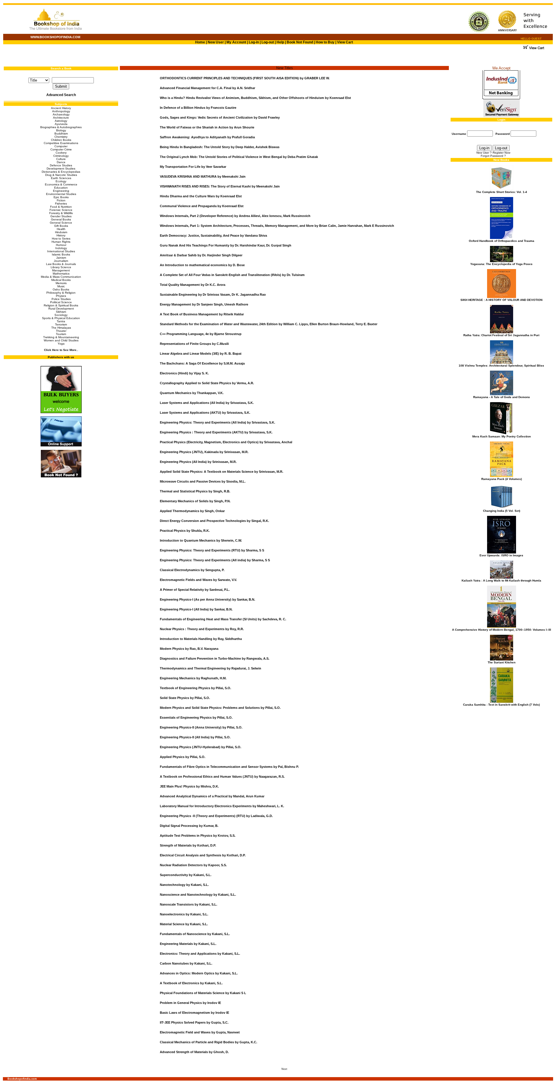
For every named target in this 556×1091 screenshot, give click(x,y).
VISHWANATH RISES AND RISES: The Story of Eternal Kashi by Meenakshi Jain (220, 186)
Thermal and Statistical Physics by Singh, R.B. (195, 491)
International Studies (61, 251)
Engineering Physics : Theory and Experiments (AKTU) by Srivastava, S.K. (216, 432)
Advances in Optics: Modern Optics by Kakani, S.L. (199, 973)
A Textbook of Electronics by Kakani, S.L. (191, 983)
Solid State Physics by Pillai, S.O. (185, 698)
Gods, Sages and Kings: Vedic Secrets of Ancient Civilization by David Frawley (220, 117)
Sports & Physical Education (61, 318)
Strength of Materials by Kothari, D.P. (188, 845)
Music (61, 286)
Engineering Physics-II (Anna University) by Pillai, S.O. (201, 727)
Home (200, 42)
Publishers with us (61, 357)
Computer (60, 146)
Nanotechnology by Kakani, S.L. (184, 884)
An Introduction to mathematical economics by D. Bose (202, 265)
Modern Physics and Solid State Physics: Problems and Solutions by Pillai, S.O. (220, 707)
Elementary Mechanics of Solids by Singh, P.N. (195, 501)
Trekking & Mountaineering (61, 337)
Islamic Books (61, 254)
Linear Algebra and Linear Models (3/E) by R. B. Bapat (201, 353)
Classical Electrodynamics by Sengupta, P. (192, 570)
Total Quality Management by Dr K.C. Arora (192, 284)
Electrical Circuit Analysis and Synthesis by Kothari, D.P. (203, 855)
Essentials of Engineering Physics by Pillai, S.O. (196, 717)
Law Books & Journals (61, 264)
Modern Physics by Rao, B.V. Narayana (189, 648)
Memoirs (61, 283)
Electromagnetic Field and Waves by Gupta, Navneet (200, 1032)
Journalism (61, 260)
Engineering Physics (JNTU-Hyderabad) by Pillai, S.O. (200, 747)
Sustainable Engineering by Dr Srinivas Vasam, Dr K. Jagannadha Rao (213, 294)
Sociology (60, 315)
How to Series (61, 238)
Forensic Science (61, 209)
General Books (61, 219)
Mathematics (61, 273)
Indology (61, 248)
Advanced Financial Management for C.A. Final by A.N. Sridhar (207, 88)
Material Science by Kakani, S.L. (184, 924)
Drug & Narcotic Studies (61, 174)
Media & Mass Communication (61, 276)
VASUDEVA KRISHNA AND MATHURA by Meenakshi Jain (203, 176)
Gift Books (61, 225)
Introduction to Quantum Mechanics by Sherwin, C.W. (201, 540)
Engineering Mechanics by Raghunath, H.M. (193, 678)
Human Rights (61, 241)
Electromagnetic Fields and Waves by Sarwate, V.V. (198, 580)
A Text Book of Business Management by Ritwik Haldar (202, 314)
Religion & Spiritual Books (61, 305)
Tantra (61, 321)
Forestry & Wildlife (61, 213)
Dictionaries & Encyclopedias (61, 171)
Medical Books (61, 280)
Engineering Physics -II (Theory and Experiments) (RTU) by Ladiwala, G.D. (216, 816)
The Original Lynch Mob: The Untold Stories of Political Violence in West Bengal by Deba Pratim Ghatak (239, 157)
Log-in (254, 42)
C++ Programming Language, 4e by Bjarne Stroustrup (201, 334)
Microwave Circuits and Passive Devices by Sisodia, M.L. (203, 481)
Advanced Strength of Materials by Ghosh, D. (194, 1052)
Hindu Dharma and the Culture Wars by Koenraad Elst (201, 196)
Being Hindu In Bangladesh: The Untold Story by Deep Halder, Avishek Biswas (219, 147)
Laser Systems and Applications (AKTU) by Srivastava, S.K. (205, 412)
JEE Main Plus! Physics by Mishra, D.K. (189, 786)
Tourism (61, 334)
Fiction (61, 200)
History (60, 235)
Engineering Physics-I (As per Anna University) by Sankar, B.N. (207, 599)
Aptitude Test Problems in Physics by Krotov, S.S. (197, 835)
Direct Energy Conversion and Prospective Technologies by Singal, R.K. (214, 520)
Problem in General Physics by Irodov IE (190, 1002)
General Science (61, 222)
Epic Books (61, 197)
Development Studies (61, 168)
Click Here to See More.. (61, 350)
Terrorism (61, 324)
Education (61, 187)
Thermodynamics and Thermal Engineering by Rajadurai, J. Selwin (210, 668)
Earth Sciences (61, 178)
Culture (61, 159)
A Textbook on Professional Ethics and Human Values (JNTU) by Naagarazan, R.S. (222, 776)
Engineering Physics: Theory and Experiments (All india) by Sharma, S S (215, 560)
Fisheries (61, 203)
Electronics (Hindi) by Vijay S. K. (184, 373)
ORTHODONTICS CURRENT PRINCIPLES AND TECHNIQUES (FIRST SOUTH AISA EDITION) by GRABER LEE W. (245, 78)
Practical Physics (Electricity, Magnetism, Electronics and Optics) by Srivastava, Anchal (226, 442)
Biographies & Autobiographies (61, 127)
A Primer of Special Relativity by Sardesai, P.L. (195, 589)
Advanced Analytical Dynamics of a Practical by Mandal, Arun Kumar (212, 796)
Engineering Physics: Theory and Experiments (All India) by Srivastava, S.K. (217, 422)
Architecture (61, 117)
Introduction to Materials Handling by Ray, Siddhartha (201, 639)
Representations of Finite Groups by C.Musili (194, 343)
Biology (61, 130)
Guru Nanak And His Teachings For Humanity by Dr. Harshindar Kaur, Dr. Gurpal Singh (225, 245)
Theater (61, 330)
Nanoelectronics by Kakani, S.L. (184, 914)
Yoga (61, 343)
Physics (61, 295)
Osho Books (61, 289)
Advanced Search (61, 95)
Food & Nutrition (61, 206)
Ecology (61, 181)
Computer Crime (61, 149)
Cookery (61, 152)
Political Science (61, 302)
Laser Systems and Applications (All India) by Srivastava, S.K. (207, 402)
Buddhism (61, 133)
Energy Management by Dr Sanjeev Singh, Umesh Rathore (204, 304)
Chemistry (60, 136)
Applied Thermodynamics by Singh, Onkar (192, 511)
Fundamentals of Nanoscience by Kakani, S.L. (195, 934)
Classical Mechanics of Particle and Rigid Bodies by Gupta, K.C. (208, 1042)
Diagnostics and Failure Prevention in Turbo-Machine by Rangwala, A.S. (214, 658)
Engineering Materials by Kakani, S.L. (188, 943)
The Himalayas (61, 327)
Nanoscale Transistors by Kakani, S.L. (188, 904)
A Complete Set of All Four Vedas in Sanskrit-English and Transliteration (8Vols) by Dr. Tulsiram (232, 275)
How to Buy (325, 42)
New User (216, 42)
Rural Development (61, 308)
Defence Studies (61, 165)
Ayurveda (61, 124)
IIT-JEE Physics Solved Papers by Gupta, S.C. (194, 1022)
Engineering (61, 190)
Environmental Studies (61, 194)
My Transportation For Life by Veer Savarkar (193, 166)
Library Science (61, 267)
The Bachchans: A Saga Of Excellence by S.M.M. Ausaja (202, 363)
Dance (61, 162)
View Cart (345, 42)
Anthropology (61, 111)
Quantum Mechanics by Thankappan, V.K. (192, 393)
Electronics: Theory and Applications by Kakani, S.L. (200, 953)
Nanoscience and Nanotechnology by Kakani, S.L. (198, 894)
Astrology (61, 120)
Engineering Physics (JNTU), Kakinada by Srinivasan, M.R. (204, 452)
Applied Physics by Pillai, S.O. (182, 757)
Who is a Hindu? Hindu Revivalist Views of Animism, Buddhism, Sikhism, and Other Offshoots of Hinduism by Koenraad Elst (255, 98)
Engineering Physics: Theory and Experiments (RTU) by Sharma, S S (212, 550)
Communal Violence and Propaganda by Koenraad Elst (202, 206)
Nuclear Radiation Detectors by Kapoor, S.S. (193, 865)
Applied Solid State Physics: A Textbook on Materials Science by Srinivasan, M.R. (221, 471)
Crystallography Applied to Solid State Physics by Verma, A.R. (207, 383)
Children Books (61, 139)
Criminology (61, 155)
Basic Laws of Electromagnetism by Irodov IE (194, 1012)
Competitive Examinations (61, 143)
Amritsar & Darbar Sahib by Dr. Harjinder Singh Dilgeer (201, 255)
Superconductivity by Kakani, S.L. (185, 875)
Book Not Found (300, 42)
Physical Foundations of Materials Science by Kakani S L (203, 993)
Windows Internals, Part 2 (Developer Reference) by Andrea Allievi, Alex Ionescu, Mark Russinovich (235, 216)
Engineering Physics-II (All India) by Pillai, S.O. (195, 737)
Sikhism (61, 311)
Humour (61, 244)
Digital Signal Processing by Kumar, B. (189, 825)
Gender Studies (61, 216)
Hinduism (61, 232)
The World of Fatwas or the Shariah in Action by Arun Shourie (207, 127)
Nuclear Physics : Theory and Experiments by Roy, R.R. (202, 629)
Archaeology (61, 114)
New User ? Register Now (493, 152)
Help (280, 42)
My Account (236, 42)
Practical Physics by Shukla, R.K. (185, 530)
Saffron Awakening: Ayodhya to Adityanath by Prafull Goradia (207, 137)
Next (284, 1069)
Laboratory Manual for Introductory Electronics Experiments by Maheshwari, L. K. (222, 806)
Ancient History (61, 108)
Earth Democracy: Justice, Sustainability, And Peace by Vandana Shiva (213, 235)
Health (61, 229)
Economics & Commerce (61, 184)
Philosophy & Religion (61, 292)
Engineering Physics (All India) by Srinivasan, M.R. (198, 461)
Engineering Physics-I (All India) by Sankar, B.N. (196, 609)
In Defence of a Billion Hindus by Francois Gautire (198, 107)
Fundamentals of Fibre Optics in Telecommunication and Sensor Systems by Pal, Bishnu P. (229, 766)
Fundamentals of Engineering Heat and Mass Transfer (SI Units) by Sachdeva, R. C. (223, 619)
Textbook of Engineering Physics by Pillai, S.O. (195, 688)
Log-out (267, 42)
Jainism (61, 257)
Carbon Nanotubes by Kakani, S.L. (186, 963)
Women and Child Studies (61, 340)
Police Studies (61, 299)
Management (61, 270)
